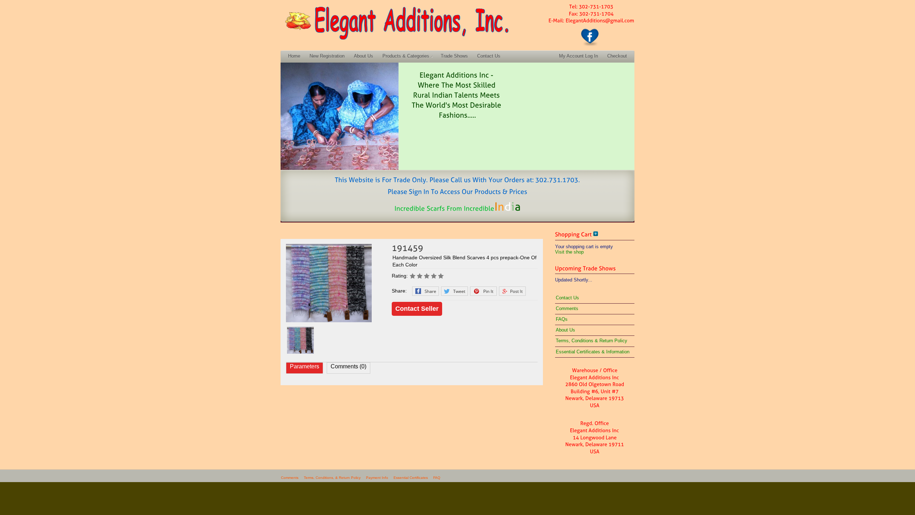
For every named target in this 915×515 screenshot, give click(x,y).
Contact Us (488, 56)
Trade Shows (454, 56)
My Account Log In (578, 56)
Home (294, 56)
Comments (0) (348, 366)
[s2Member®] (35, 508)
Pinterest (483, 291)
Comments (567, 308)
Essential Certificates (411, 478)
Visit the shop (569, 252)
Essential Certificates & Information (592, 351)
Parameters (304, 366)
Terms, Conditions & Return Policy (591, 340)
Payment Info (377, 478)
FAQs (562, 319)
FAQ (436, 478)
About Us (363, 56)
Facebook (425, 291)
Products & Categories (405, 56)
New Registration (327, 56)
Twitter (454, 291)
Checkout (617, 56)
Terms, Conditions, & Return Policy (332, 478)
